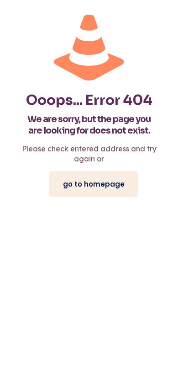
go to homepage (94, 184)
